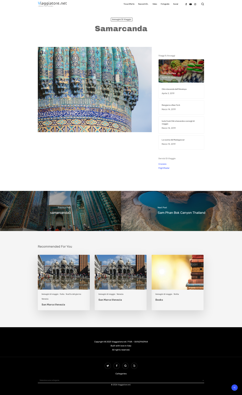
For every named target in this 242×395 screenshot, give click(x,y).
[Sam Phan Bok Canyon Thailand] (181, 211)
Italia (62, 294)
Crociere (162, 164)
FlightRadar (164, 168)
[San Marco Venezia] (64, 282)
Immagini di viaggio (121, 19)
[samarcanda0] (60, 211)
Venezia (45, 299)
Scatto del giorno (73, 294)
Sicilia (176, 294)
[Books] (178, 282)
